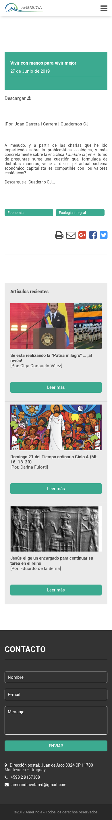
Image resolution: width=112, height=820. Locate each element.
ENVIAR (56, 746)
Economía (15, 212)
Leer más (56, 387)
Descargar (16, 98)
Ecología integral (72, 212)
